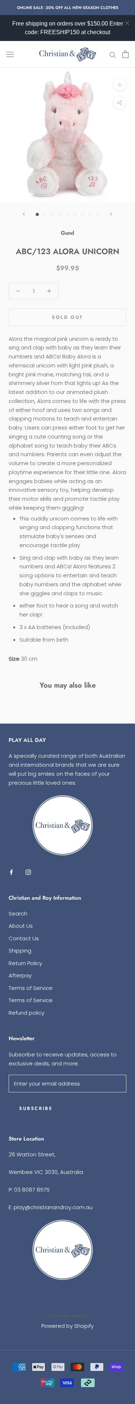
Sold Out (67, 317)
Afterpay (20, 975)
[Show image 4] (60, 214)
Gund (67, 233)
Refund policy (26, 1013)
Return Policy (25, 963)
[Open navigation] (10, 54)
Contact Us (24, 938)
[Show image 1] (37, 214)
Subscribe (36, 1108)
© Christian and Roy (67, 1315)
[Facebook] (11, 871)
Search (18, 913)
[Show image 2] (44, 214)
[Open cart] (125, 54)
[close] (127, 23)
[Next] (111, 214)
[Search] (112, 54)
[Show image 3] (52, 214)
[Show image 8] (90, 214)
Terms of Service (31, 988)
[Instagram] (28, 871)
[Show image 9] (97, 214)
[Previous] (24, 214)
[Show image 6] (75, 214)
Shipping (20, 950)
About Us (21, 926)
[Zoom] (119, 84)
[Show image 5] (67, 214)
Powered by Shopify (67, 1326)
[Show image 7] (82, 214)
